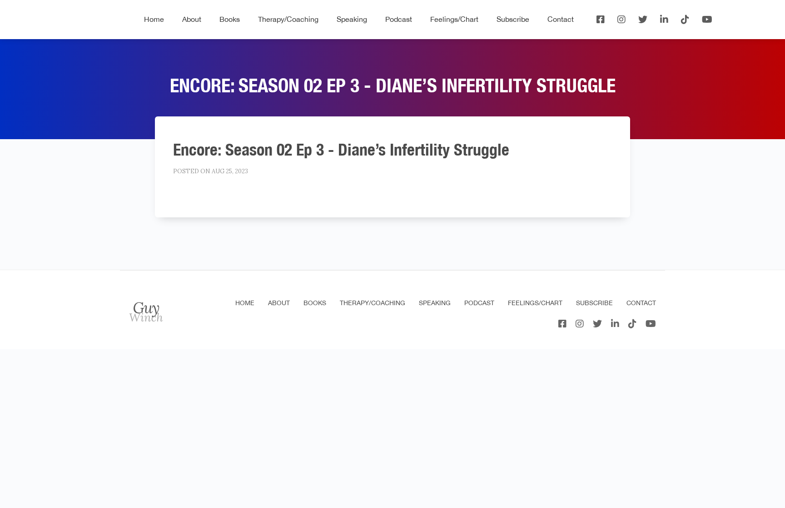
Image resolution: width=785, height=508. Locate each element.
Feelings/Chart (454, 19)
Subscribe (513, 19)
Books (229, 19)
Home (154, 19)
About (191, 19)
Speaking (352, 19)
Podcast (398, 19)
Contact (560, 19)
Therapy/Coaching (288, 19)
